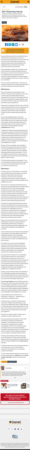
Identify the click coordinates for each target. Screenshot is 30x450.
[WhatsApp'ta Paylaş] (13, 44)
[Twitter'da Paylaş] (9, 44)
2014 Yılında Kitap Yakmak (12, 12)
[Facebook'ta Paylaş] (6, 44)
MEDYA (4, 6)
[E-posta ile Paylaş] (23, 44)
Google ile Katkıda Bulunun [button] (16, 402)
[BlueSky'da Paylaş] (16, 44)
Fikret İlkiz (9, 368)
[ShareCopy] (19, 44)
